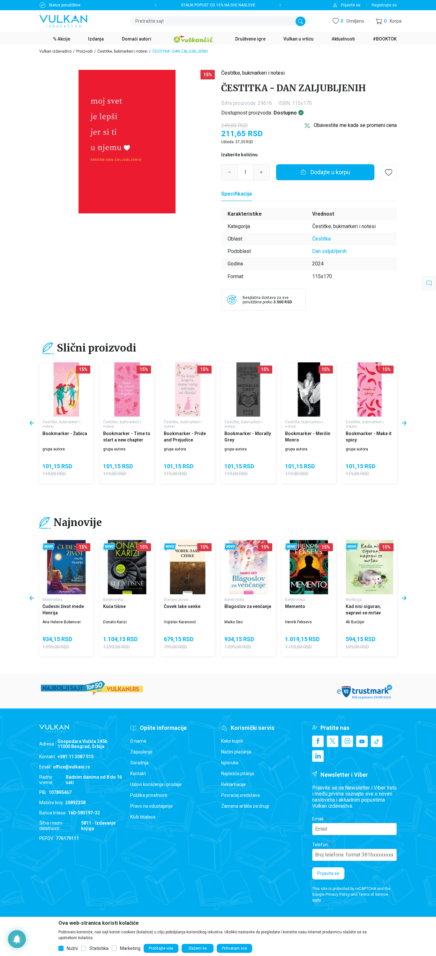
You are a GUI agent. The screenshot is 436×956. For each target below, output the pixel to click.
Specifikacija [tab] (236, 194)
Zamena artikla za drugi (245, 806)
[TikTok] (376, 741)
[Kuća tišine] (127, 567)
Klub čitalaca (142, 816)
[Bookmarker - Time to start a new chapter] (127, 389)
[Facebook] (318, 741)
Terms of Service (373, 894)
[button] (389, 21)
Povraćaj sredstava (240, 795)
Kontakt (138, 773)
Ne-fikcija (354, 599)
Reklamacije (233, 784)
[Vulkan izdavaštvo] (63, 21)
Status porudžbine (64, 5)
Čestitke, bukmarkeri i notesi (122, 51)
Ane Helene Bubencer (61, 622)
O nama (138, 741)
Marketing (130, 948)
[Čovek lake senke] (188, 567)
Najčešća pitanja (237, 773)
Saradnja (139, 762)
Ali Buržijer (355, 622)
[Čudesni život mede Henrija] (66, 567)
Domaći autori (176, 599)
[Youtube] (362, 741)
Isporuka (229, 762)
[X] (332, 741)
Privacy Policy (338, 894)
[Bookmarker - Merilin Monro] (309, 389)
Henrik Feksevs (298, 622)
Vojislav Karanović (180, 622)
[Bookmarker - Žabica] (66, 389)
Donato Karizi (115, 622)
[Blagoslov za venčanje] (248, 567)
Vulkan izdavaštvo (55, 51)
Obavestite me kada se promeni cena (355, 125)
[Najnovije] (48, 547)
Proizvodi (84, 51)
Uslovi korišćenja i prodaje (156, 784)
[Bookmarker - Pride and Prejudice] (188, 389)
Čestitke (321, 239)
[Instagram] (347, 741)
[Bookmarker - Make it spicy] (369, 389)
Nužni (72, 948)
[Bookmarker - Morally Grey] (248, 389)
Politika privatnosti (148, 795)
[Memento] (309, 567)
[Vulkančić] (193, 38)
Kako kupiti (232, 741)
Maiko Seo (233, 622)
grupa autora (53, 449)
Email (317, 818)
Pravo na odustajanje (151, 806)
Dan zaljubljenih (329, 251)
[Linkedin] (318, 756)
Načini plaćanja (236, 751)
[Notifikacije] (17, 939)
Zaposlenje (141, 751)
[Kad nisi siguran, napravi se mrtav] (369, 567)
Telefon (320, 844)
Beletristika (52, 599)
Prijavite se (328, 873)
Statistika (99, 948)
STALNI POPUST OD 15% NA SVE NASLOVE (218, 5)
